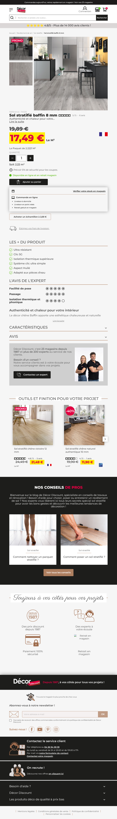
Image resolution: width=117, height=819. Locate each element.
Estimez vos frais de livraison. (34, 228)
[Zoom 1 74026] (21, 74)
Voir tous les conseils (58, 572)
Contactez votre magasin (40, 756)
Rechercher (102, 18)
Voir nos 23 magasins (83, 2)
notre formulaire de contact (53, 753)
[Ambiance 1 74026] (21, 49)
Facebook (32, 729)
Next (105, 439)
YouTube (40, 729)
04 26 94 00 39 (51, 747)
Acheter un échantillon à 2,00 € (30, 217)
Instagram (56, 729)
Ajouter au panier (31, 181)
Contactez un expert (35, 374)
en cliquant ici (56, 773)
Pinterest (48, 729)
